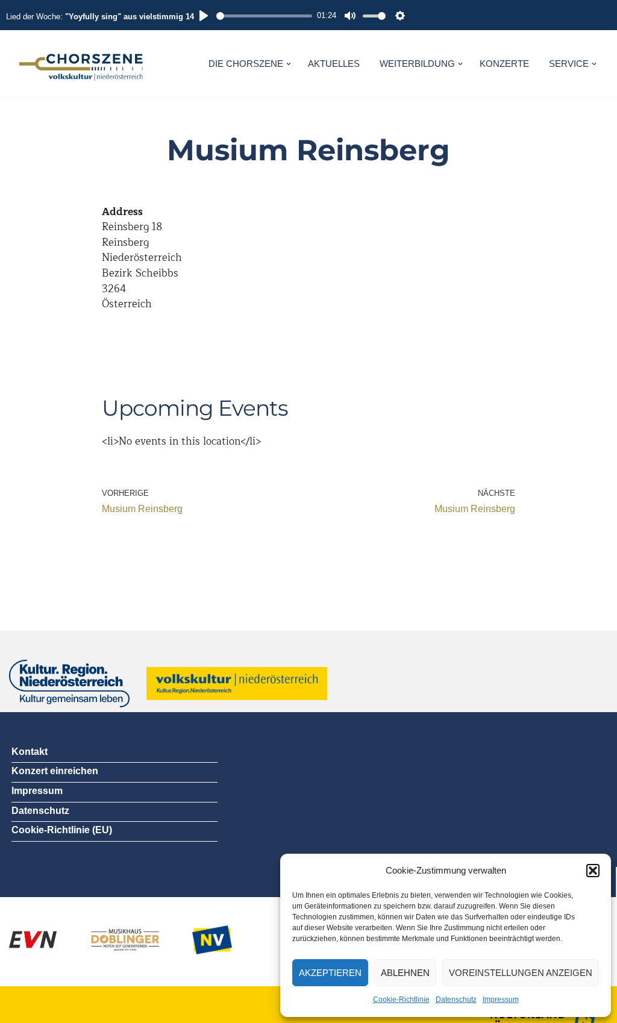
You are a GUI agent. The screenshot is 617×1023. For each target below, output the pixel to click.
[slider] (264, 16)
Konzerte (504, 63)
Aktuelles (334, 63)
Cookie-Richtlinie (401, 999)
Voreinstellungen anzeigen (520, 973)
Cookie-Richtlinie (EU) (61, 830)
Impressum (501, 999)
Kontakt (29, 751)
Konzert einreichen (54, 771)
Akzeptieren (330, 973)
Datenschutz (456, 999)
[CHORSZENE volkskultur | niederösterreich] (81, 63)
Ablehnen (405, 973)
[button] (593, 871)
